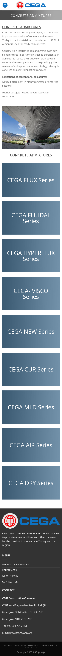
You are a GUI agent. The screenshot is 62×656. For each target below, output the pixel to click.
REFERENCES (9, 570)
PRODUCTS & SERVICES (15, 564)
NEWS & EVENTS (11, 576)
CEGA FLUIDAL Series (30, 218)
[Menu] (5, 5)
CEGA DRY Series (31, 483)
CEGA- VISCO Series (31, 293)
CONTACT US (10, 581)
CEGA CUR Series (31, 369)
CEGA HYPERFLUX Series (31, 256)
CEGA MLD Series (31, 407)
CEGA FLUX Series (31, 180)
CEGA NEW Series (30, 331)
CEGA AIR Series (31, 445)
